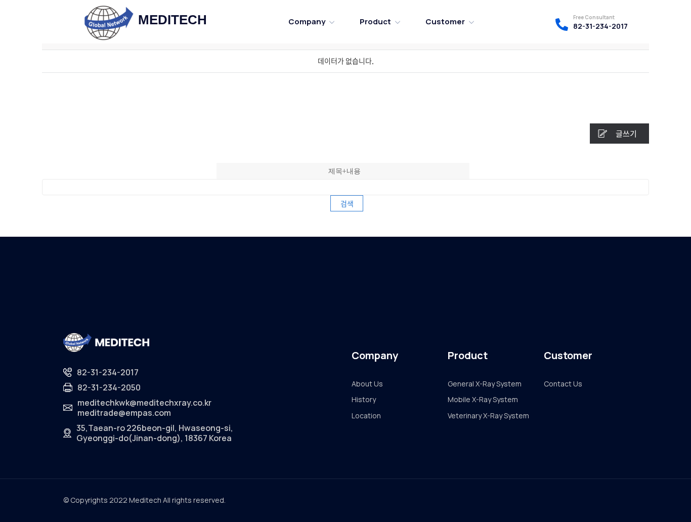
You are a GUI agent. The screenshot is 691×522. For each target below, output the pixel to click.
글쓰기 (626, 133)
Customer (445, 21)
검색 (347, 203)
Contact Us (563, 383)
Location (366, 415)
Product (375, 21)
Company (306, 21)
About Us (367, 383)
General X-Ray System (485, 383)
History (364, 399)
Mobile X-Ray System (483, 399)
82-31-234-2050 (109, 387)
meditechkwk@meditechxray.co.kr (144, 403)
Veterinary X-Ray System (488, 415)
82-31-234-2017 (600, 26)
